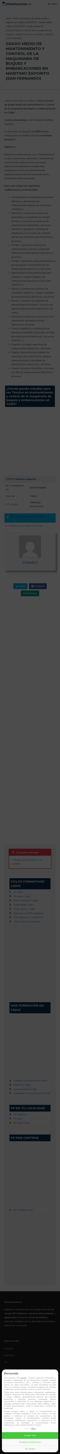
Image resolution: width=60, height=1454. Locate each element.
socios (23, 1378)
